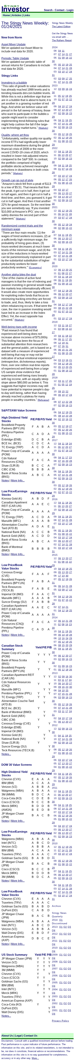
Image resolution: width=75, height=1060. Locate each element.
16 (67, 57)
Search (48, 10)
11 (63, 51)
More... (35, 1058)
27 (70, 54)
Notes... (6, 754)
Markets (43, 128)
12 (63, 96)
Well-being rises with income (19, 326)
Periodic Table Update (15, 58)
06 (59, 155)
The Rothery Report (62, 40)
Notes (5, 480)
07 (59, 54)
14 (63, 54)
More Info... (18, 480)
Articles (16, 15)
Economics (35, 267)
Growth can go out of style (17, 180)
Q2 (65, 927)
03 (59, 71)
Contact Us (30, 1035)
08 (63, 141)
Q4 (53, 930)
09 (63, 57)
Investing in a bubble (14, 82)
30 (53, 61)
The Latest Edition (61, 26)
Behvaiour (43, 400)
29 (53, 103)
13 (63, 110)
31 (53, 75)
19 (67, 64)
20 (67, 110)
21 (67, 54)
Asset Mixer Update (13, 44)
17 (67, 71)
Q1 (61, 920)
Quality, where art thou (15, 134)
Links (26, 15)
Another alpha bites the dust (18, 274)
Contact (59, 10)
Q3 (69, 927)
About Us (7, 1035)
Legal (18, 1035)
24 (70, 71)
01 (59, 57)
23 (70, 113)
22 (70, 57)
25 (70, 64)
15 (67, 99)
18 (66, 151)
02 (59, 113)
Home (6, 15)
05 (59, 64)
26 (70, 96)
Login (70, 10)
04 (59, 51)
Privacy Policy (60, 1020)
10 (63, 64)
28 (70, 68)
